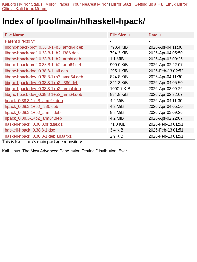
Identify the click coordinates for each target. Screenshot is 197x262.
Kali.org (9, 4)
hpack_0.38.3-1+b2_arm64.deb (33, 118)
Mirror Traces (57, 4)
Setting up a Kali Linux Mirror (161, 4)
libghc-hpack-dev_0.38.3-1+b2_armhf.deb (43, 88)
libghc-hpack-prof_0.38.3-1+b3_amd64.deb (44, 47)
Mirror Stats (121, 4)
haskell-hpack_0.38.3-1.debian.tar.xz (38, 136)
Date (153, 35)
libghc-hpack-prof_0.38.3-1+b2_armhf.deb (43, 59)
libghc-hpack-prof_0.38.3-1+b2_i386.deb (42, 53)
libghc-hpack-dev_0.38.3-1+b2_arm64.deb (43, 94)
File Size (118, 35)
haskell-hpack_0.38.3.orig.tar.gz (34, 124)
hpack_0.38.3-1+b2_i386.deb (31, 106)
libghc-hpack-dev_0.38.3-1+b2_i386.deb (41, 83)
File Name (14, 35)
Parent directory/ (20, 41)
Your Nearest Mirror (90, 4)
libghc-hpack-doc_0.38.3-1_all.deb (36, 71)
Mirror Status (30, 4)
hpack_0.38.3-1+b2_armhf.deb (33, 112)
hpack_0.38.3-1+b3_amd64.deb (34, 101)
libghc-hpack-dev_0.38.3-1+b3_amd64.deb (44, 77)
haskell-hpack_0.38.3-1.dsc (30, 130)
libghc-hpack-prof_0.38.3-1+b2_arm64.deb (43, 65)
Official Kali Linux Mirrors (24, 9)
